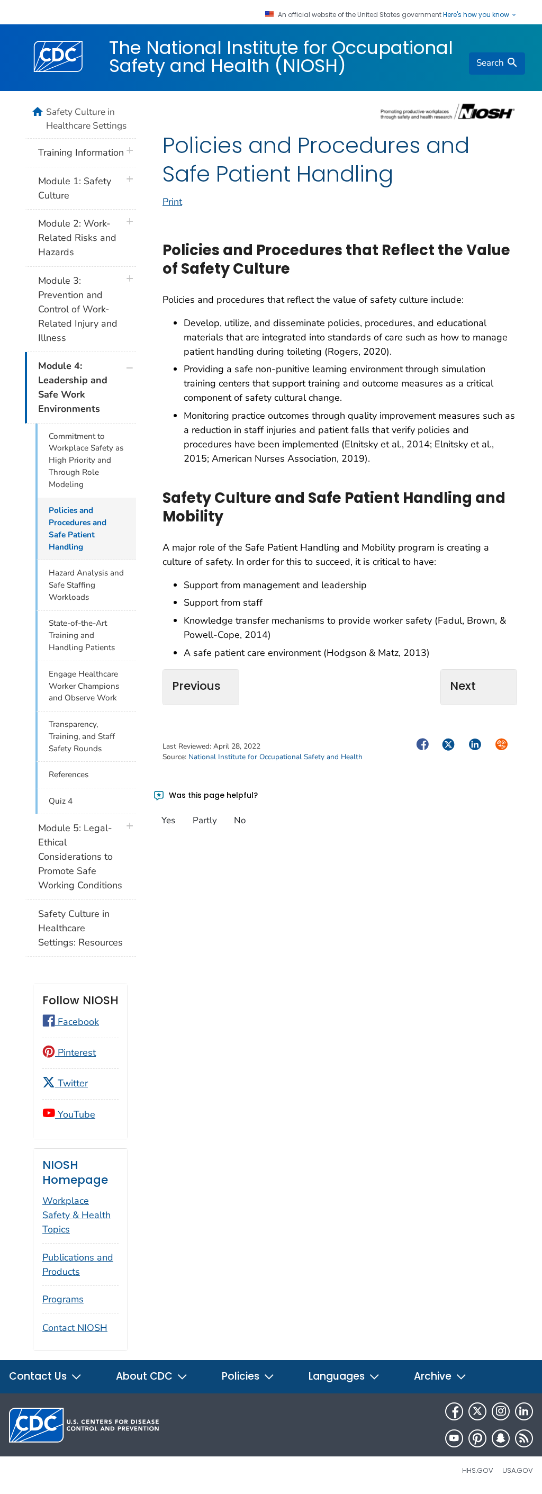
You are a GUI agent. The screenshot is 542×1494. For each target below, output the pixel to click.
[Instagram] (501, 1411)
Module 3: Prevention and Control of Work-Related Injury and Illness (78, 309)
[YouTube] (454, 1438)
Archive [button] (434, 1376)
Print (172, 201)
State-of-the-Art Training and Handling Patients (82, 635)
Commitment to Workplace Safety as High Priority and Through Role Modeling (86, 460)
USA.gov (517, 1470)
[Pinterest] (477, 1438)
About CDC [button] (145, 1376)
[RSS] (524, 1438)
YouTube (75, 1114)
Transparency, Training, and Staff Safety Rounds (82, 736)
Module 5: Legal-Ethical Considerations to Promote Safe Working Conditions (80, 857)
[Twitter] (477, 1411)
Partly (205, 820)
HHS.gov (477, 1470)
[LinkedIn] (524, 1411)
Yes (168, 820)
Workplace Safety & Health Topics (76, 1215)
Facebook (77, 1021)
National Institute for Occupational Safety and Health (275, 757)
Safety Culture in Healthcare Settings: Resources (80, 928)
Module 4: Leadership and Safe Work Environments (72, 387)
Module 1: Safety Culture (74, 188)
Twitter (71, 1083)
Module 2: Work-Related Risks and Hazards (77, 237)
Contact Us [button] (39, 1376)
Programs (63, 1299)
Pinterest (75, 1052)
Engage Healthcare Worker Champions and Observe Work (84, 686)
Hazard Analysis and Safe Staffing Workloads (86, 585)
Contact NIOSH (74, 1327)
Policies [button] (242, 1376)
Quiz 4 (61, 801)
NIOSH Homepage (75, 1172)
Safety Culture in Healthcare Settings (86, 118)
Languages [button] (338, 1376)
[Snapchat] (501, 1438)
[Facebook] (454, 1411)
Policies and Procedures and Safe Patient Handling (77, 528)
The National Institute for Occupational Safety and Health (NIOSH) (281, 57)
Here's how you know (477, 15)
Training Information (81, 152)
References (68, 774)
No (240, 820)
